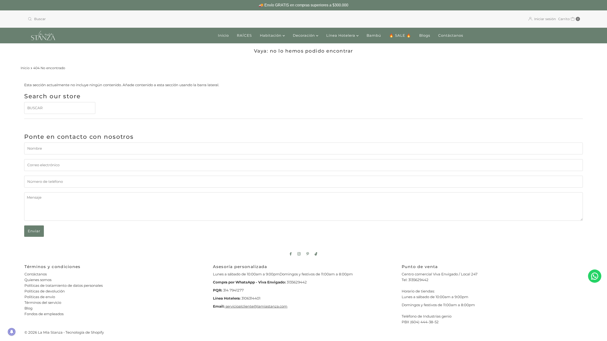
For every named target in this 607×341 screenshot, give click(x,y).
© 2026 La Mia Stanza (43, 332)
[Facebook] (291, 254)
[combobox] (164, 19)
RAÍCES (244, 35)
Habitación (271, 35)
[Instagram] (299, 254)
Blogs (424, 35)
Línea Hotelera (341, 35)
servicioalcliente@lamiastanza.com (256, 306)
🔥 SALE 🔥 (400, 35)
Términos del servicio (42, 302)
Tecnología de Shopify (84, 332)
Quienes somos (37, 280)
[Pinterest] (307, 254)
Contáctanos (450, 35)
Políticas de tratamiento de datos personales (63, 285)
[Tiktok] (316, 254)
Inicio (223, 35)
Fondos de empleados (44, 314)
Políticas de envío (39, 297)
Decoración (304, 35)
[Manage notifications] (11, 332)
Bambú (374, 35)
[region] (303, 5)
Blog (28, 308)
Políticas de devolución (44, 291)
